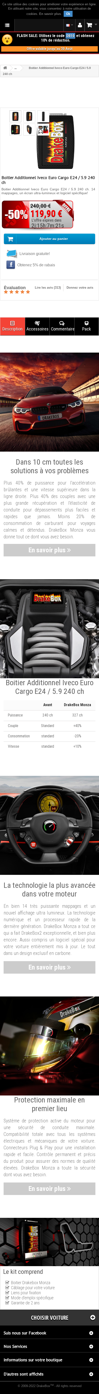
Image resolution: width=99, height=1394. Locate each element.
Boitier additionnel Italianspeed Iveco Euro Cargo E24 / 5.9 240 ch (41, 1389)
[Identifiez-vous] (79, 25)
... (15, 68)
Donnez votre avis (80, 287)
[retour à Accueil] (5, 68)
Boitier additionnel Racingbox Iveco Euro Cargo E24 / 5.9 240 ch (44, 1390)
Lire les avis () (48, 287)
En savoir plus (50, 14)
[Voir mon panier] (92, 25)
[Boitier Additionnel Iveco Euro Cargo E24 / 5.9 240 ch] (15, 116)
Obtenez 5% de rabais (35, 265)
